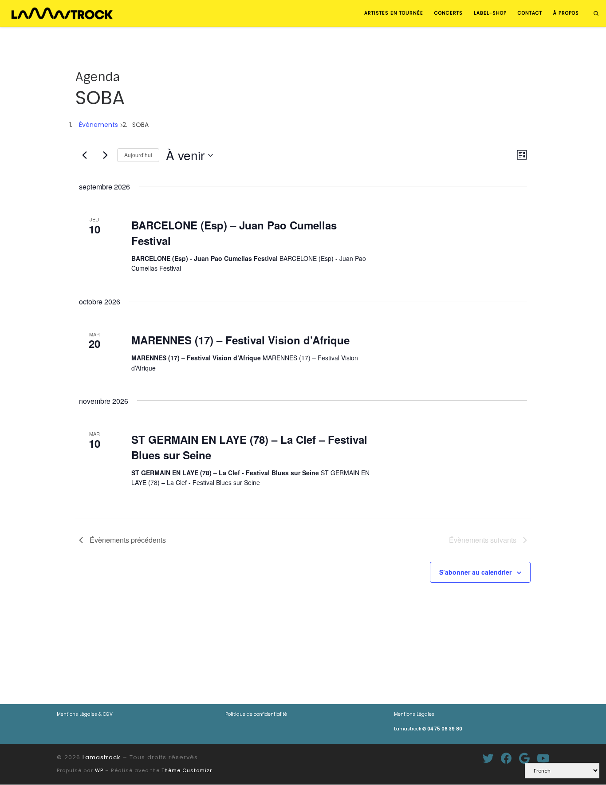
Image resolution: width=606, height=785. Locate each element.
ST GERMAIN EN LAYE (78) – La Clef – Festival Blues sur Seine (249, 447)
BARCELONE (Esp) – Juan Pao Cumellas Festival (234, 232)
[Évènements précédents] (84, 155)
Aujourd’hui (138, 154)
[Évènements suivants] (105, 155)
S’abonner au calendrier (475, 572)
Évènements (98, 124)
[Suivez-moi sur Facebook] (506, 758)
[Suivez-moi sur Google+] (524, 758)
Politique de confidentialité (256, 714)
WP (99, 770)
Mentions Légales (414, 714)
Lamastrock (428, 729)
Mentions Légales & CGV (85, 714)
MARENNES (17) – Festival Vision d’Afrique (240, 339)
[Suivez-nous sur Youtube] (543, 758)
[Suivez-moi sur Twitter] (488, 758)
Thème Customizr (186, 770)
